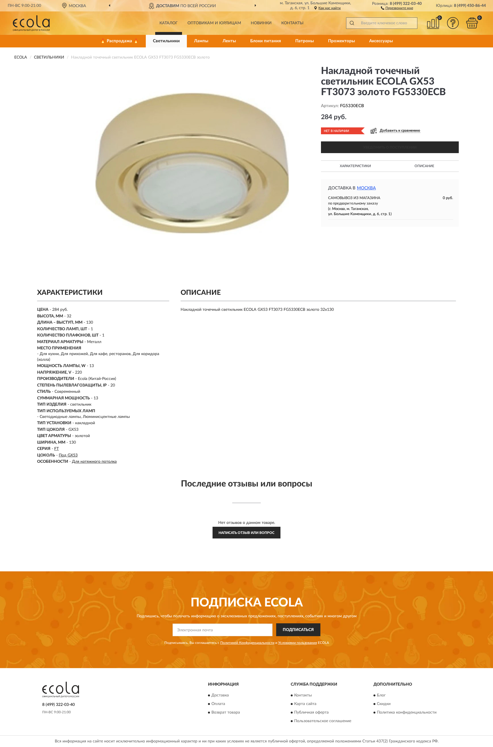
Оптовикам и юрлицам (214, 23)
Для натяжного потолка (94, 462)
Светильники (166, 41)
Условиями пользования (297, 642)
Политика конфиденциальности (407, 713)
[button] (397, 7)
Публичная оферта (311, 713)
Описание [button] (424, 166)
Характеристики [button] (355, 166)
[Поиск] (351, 23)
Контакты (292, 23)
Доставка (220, 696)
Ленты (229, 41)
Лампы (201, 41)
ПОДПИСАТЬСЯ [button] (298, 630)
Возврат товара (225, 713)
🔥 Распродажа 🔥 (119, 41)
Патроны (304, 41)
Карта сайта (305, 704)
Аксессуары (381, 41)
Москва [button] (366, 188)
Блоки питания (265, 41)
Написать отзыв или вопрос (246, 532)
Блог (381, 696)
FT (56, 449)
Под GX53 (68, 455)
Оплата (218, 704)
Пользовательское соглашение (322, 721)
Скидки (384, 704)
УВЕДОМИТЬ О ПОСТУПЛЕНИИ (390, 147)
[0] (472, 23)
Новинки (261, 23)
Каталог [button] (168, 23)
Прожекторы (341, 41)
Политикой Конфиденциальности (247, 642)
